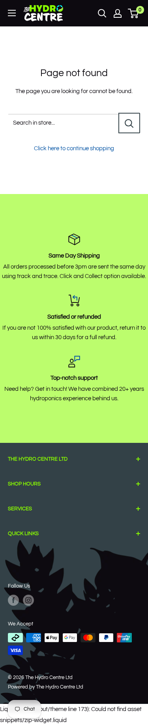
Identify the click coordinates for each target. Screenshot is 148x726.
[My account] (118, 13)
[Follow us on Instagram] (28, 600)
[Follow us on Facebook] (13, 600)
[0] (134, 13)
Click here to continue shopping (74, 148)
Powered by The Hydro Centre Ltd (45, 687)
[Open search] (102, 13)
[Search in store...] (129, 123)
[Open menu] (12, 13)
